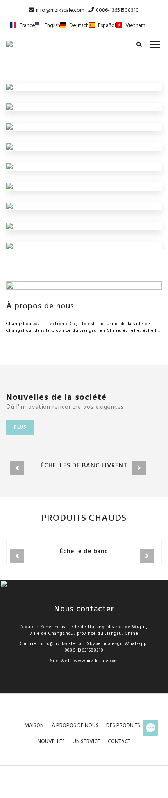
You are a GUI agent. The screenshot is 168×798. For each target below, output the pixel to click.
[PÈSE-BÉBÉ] (9, 206)
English (52, 25)
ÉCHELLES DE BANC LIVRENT (84, 466)
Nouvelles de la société (56, 397)
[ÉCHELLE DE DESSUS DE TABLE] (9, 186)
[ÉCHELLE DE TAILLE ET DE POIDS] (9, 246)
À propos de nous (40, 306)
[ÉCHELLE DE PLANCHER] (9, 106)
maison (34, 725)
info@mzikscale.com (60, 10)
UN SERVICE (86, 741)
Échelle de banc (84, 552)
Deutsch (79, 25)
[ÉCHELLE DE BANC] (9, 126)
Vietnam (135, 25)
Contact (119, 741)
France (27, 25)
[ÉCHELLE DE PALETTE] (9, 146)
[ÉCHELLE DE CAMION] (9, 86)
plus (20, 427)
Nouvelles (51, 741)
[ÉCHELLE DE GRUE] (9, 166)
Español (107, 25)
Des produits (123, 725)
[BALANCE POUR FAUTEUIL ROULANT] (9, 226)
